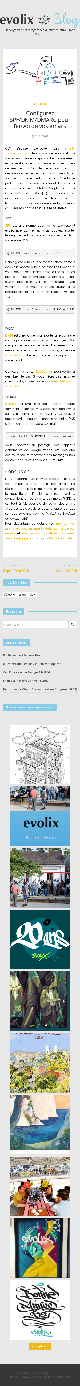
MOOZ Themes (32, 1377)
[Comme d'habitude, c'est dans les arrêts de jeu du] (40, 816)
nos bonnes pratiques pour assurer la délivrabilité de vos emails (40, 528)
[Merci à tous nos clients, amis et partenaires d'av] (40, 878)
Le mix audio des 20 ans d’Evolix (25, 681)
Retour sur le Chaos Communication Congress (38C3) (40, 689)
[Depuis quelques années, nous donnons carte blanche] (40, 754)
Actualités (40, 104)
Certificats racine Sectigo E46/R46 (26, 672)
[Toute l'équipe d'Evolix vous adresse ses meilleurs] (40, 1001)
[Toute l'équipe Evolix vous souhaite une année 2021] (40, 1310)
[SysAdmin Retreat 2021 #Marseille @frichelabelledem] (40, 1186)
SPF (8, 225)
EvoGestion (44, 371)
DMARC (10, 404)
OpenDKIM (13, 355)
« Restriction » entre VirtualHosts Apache (32, 664)
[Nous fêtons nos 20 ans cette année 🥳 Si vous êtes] (40, 939)
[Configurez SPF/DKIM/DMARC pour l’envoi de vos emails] (40, 71)
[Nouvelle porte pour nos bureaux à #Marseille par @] (40, 1248)
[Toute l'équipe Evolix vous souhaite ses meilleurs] (40, 1063)
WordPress (63, 1377)
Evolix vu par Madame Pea (21, 655)
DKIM (9, 335)
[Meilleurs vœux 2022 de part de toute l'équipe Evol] (40, 1124)
